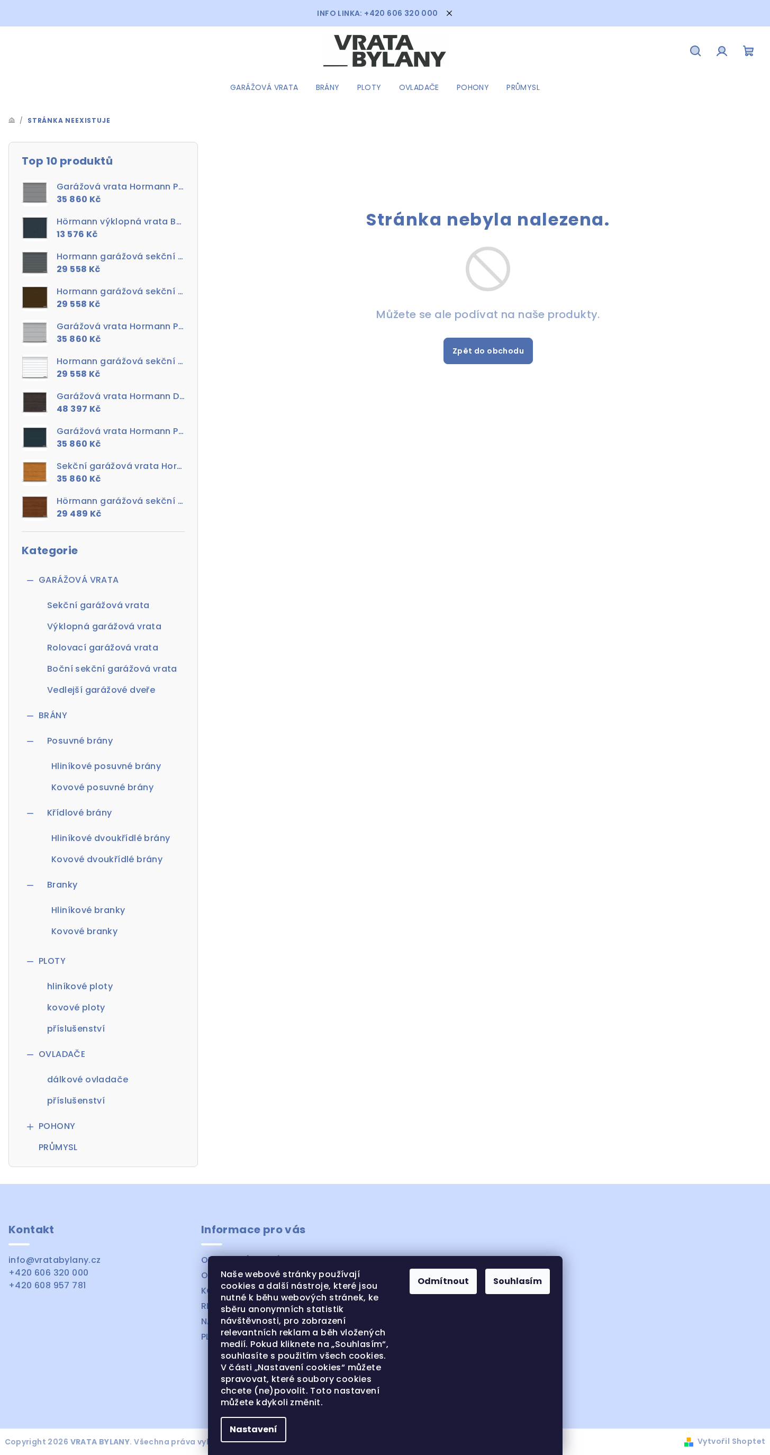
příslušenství (76, 1029)
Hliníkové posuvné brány (106, 766)
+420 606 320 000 (48, 1273)
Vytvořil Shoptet (731, 1441)
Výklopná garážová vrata (104, 626)
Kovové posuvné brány (102, 787)
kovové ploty (76, 1007)
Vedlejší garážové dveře (101, 690)
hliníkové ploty (80, 986)
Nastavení (253, 1429)
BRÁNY (53, 715)
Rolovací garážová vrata (102, 647)
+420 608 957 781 (47, 1285)
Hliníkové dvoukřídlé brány (110, 838)
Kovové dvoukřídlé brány (106, 859)
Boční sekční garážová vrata (112, 669)
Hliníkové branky (88, 910)
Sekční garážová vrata (98, 605)
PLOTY (52, 961)
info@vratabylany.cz (54, 1260)
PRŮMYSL (58, 1147)
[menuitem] (264, 87)
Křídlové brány (79, 813)
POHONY (57, 1126)
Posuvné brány (80, 741)
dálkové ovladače (87, 1079)
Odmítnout (443, 1281)
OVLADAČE (62, 1054)
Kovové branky (84, 931)
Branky (62, 885)
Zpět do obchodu (488, 351)
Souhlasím (517, 1281)
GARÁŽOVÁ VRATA (79, 580)
